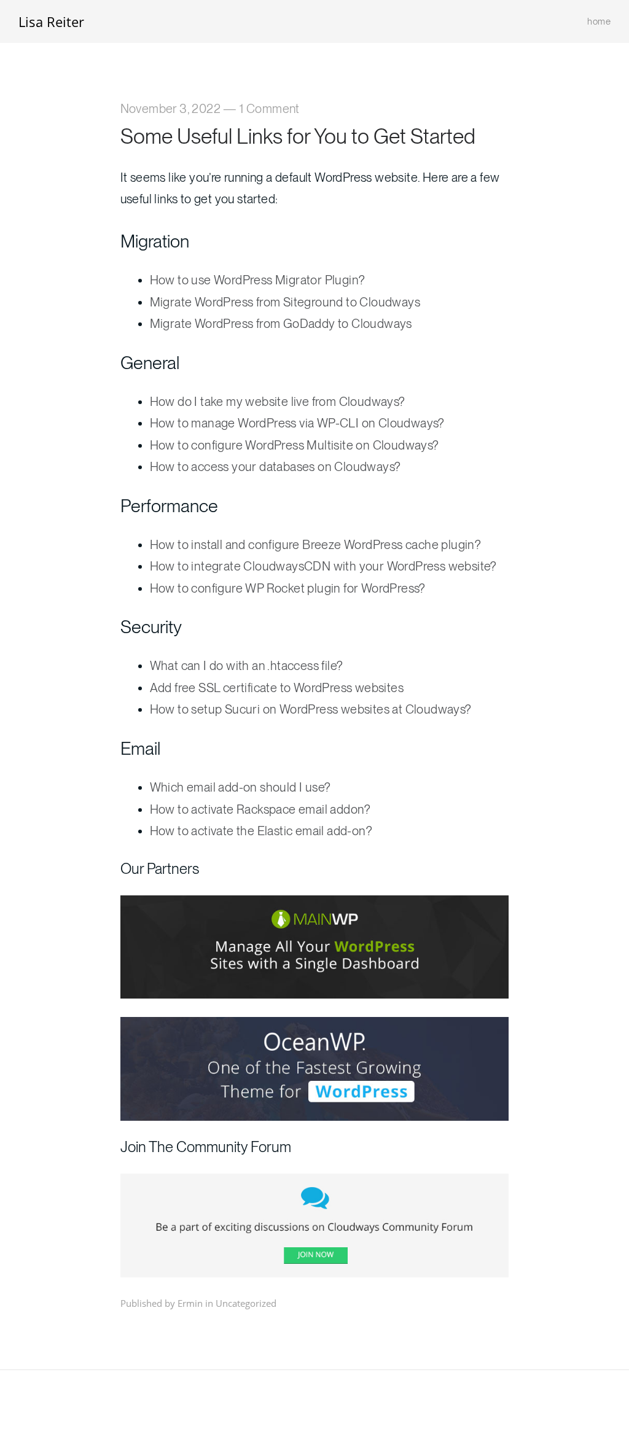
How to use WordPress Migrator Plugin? (257, 280)
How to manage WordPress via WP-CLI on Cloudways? (297, 423)
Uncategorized (246, 1303)
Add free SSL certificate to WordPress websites (277, 687)
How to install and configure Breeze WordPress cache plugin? (316, 544)
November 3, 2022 (170, 108)
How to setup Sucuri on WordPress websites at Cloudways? (311, 709)
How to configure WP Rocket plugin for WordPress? (288, 588)
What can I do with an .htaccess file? (246, 665)
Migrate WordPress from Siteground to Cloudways (285, 302)
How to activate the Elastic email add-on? (261, 831)
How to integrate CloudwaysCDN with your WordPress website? (323, 566)
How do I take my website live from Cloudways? (277, 401)
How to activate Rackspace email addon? (260, 809)
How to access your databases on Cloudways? (275, 466)
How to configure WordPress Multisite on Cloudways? (294, 445)
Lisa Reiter (51, 21)
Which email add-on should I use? (240, 787)
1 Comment (270, 108)
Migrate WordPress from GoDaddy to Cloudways (281, 323)
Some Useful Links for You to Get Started (297, 136)
